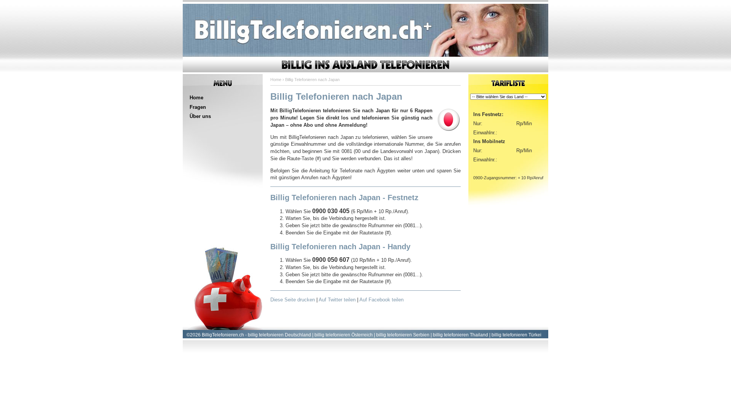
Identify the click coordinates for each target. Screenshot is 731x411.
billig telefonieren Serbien (402, 335)
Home (196, 97)
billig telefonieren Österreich (343, 335)
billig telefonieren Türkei (516, 335)
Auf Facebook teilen (381, 300)
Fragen (198, 107)
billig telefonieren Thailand (460, 335)
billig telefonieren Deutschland (279, 335)
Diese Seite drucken (292, 300)
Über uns (200, 116)
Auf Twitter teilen (337, 300)
